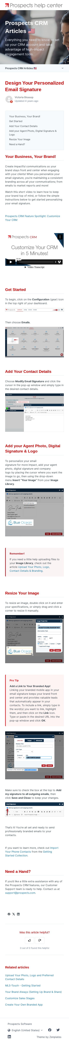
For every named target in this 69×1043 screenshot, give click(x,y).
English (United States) (25, 1030)
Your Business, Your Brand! (25, 116)
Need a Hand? (17, 144)
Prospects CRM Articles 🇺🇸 (21, 68)
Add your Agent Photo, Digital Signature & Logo (33, 132)
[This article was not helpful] (39, 940)
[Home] (34, 5)
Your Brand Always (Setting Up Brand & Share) (33, 991)
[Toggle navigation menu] (9, 11)
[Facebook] (9, 914)
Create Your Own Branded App (24, 1004)
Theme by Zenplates (49, 1037)
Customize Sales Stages (19, 998)
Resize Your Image (20, 139)
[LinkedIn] (18, 914)
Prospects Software (20, 1023)
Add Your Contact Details (23, 126)
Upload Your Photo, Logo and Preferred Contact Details (29, 977)
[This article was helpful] (29, 940)
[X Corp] (13, 914)
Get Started (16, 121)
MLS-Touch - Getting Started (22, 985)
